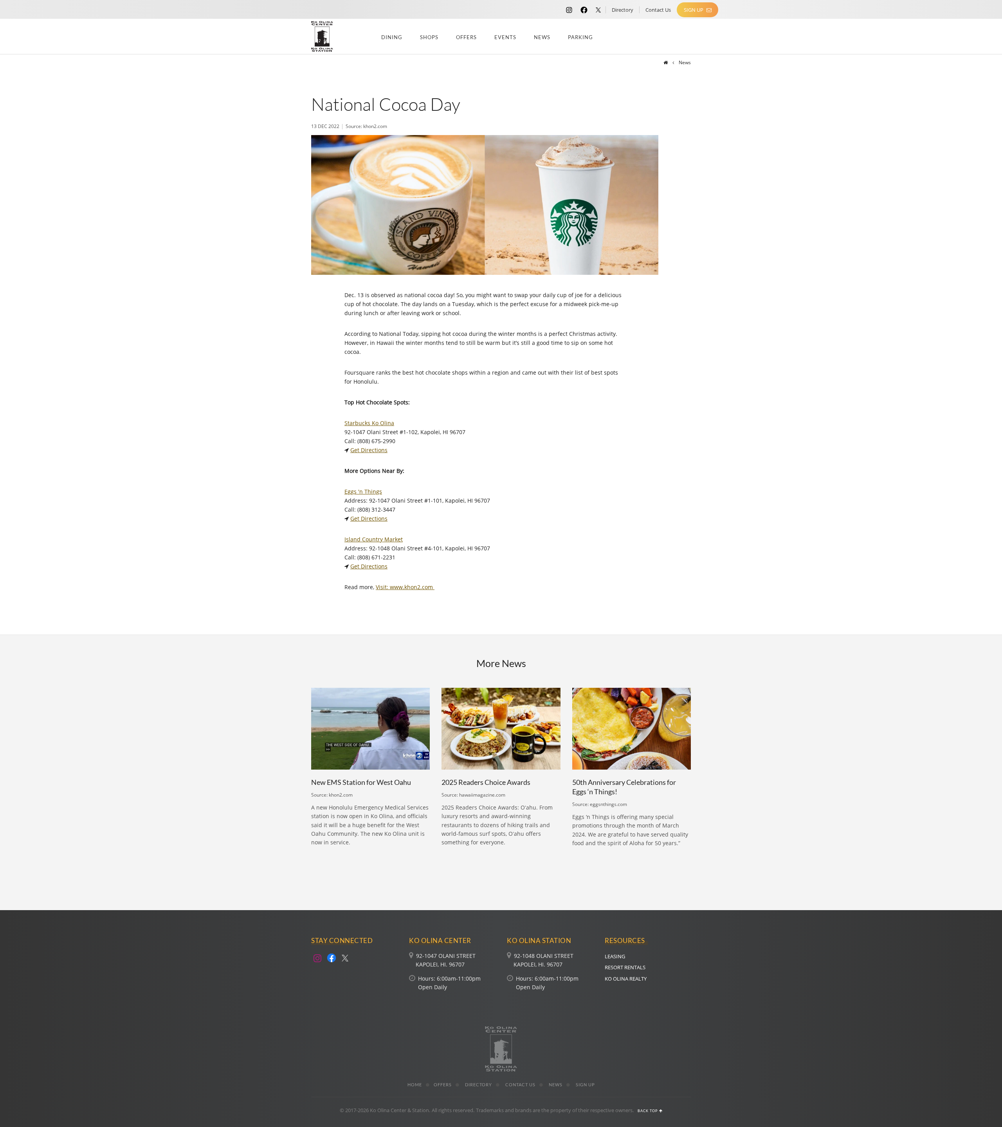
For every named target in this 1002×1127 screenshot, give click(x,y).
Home (414, 1084)
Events (505, 37)
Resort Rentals (625, 967)
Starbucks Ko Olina (369, 423)
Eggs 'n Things (363, 491)
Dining (391, 37)
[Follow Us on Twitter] (598, 9)
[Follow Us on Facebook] (584, 9)
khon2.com (375, 126)
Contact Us (658, 9)
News (542, 37)
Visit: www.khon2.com (405, 587)
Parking (580, 37)
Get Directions (368, 450)
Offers (466, 37)
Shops (429, 37)
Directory (622, 9)
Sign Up (694, 9)
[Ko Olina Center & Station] (322, 36)
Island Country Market (373, 539)
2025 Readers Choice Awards (486, 782)
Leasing (615, 956)
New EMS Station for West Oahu (361, 782)
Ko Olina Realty (626, 978)
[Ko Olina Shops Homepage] (665, 62)
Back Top (648, 1111)
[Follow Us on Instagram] (568, 9)
